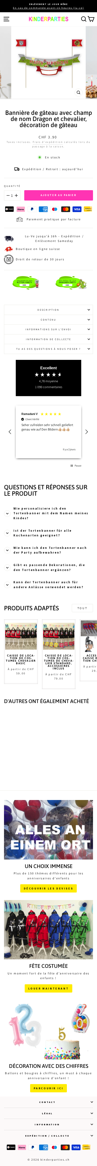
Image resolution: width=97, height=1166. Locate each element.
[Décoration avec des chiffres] (48, 1029)
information (47, 1124)
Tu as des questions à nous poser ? (48, 348)
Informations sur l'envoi (48, 329)
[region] (48, 432)
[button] (10, 432)
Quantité (12, 186)
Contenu (48, 319)
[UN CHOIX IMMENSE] (48, 830)
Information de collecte (48, 339)
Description (48, 309)
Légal (47, 1113)
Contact (47, 1102)
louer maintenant (48, 988)
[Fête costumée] (48, 929)
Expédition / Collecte (47, 1135)
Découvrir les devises (48, 888)
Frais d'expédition (48, 142)
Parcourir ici (49, 1088)
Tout (82, 608)
